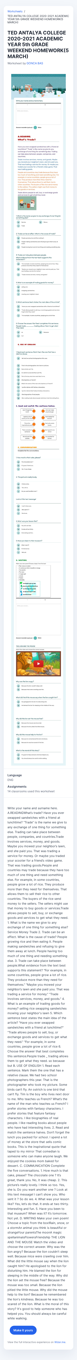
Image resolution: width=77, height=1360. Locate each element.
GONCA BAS (35, 63)
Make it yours (23, 1330)
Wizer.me (59, 1342)
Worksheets (15, 11)
